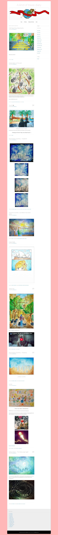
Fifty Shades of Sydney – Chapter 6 (18, 138)
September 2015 (39, 49)
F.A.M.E (10, 384)
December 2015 (39, 43)
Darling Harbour (19, 238)
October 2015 (39, 47)
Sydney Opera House (26, 285)
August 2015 (39, 51)
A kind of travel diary (29, 5)
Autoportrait (20, 285)
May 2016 (38, 34)
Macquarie (20, 448)
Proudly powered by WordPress (23, 532)
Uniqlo (26, 238)
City (16, 238)
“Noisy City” (12, 288)
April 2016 (38, 36)
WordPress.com (36, 532)
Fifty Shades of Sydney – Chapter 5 (18, 352)
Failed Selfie (12, 242)
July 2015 (11, 526)
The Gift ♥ (11, 105)
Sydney (23, 238)
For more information (12, 445)
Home (12, 59)
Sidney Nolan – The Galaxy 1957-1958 (18, 452)
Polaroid (14, 285)
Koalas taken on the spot (15, 63)
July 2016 (38, 30)
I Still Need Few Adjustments (16, 28)
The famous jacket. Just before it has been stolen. (20, 213)
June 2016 (38, 32)
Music (12, 448)
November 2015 (39, 45)
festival (17, 448)
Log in (38, 58)
